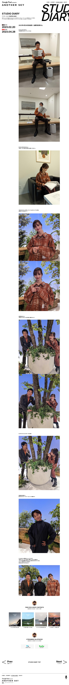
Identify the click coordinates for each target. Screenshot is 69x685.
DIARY (59, 2)
